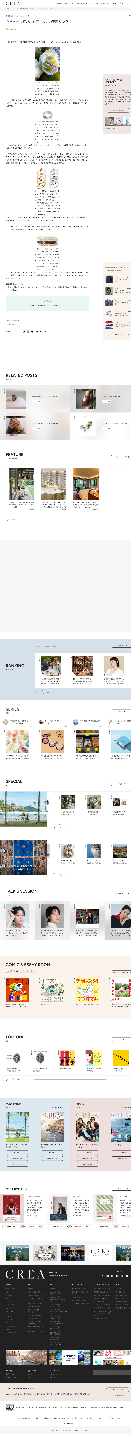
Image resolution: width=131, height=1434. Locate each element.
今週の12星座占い (121, 1298)
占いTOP (118, 1289)
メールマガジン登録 (117, 1389)
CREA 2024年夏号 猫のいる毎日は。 (55, 1338)
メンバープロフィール (56, 1374)
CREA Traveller (55, 1430)
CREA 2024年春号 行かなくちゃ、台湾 (55, 1343)
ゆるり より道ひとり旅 (100, 1318)
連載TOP (30, 1289)
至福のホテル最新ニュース (35, 1307)
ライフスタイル (10, 1305)
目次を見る (17, 1152)
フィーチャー (9, 1323)
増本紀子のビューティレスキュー (36, 1333)
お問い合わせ (47, 1418)
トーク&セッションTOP (78, 1289)
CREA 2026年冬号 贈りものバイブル (55, 1305)
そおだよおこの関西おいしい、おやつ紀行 (36, 1311)
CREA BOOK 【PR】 (11, 1377)
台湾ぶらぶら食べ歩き (34, 1292)
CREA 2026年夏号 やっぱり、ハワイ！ (55, 1293)
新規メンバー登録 (118, 110)
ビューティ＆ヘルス (11, 1308)
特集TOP (52, 1289)
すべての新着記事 (10, 1289)
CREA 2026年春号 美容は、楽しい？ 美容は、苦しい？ (58, 1299)
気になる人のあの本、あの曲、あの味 (80, 1293)
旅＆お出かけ (9, 1295)
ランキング (9, 1316)
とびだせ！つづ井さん (100, 1298)
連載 (65, 3)
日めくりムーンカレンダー (123, 1305)
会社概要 (35, 1418)
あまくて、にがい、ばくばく (102, 1308)
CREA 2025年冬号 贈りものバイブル (55, 1328)
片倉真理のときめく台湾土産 (36, 1295)
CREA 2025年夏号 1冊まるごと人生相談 (56, 1317)
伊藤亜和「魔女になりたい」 (102, 1292)
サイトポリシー (102, 1418)
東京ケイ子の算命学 (121, 1301)
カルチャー (9, 1301)
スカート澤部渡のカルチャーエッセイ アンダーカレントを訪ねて (102, 1313)
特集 (72, 3)
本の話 (87, 1430)
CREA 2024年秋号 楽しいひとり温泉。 (55, 1333)
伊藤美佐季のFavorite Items (17, 16)
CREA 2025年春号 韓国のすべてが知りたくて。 (58, 1322)
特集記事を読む (17, 1158)
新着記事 (58, 3)
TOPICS (8, 1329)
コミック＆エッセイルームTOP (102, 1289)
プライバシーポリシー (115, 1418)
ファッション (10, 324)
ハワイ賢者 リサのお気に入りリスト (36, 1299)
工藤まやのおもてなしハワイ (36, 1303)
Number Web (66, 1430)
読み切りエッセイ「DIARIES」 (102, 1295)
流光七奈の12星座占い (122, 1295)
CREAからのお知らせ (12, 1332)
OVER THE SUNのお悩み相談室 (80, 1303)
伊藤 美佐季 (12, 29)
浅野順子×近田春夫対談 (78, 1297)
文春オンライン (77, 1430)
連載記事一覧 (118, 335)
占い (114, 3)
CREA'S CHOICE (10, 1326)
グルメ (7, 1298)
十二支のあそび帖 (99, 1301)
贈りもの (8, 1292)
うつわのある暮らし (33, 1318)
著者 (29, 1377)
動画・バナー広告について (61, 1418)
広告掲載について (77, 1418)
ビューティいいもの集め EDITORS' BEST (34, 1322)
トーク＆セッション (83, 3)
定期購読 (89, 1418)
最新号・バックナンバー (12, 1374)
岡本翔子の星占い (121, 1292)
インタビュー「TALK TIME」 (102, 1305)
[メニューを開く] (121, 3)
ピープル (30, 1374)
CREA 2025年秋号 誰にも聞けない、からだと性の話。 (58, 1311)
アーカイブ (9, 1319)
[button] (8, 521)
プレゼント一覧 (110, 129)
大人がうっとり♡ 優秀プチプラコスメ (36, 1327)
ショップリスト (17, 1164)
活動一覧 (52, 1377)
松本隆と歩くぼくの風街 (79, 1300)
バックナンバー (57, 1107)
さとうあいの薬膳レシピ (34, 1315)
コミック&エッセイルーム (101, 3)
